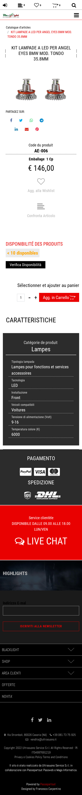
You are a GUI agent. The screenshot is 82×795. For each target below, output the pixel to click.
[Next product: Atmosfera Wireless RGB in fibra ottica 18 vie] (76, 53)
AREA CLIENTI (11, 673)
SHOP (6, 661)
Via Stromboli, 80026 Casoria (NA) (27, 735)
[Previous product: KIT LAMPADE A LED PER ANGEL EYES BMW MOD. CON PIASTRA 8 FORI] (5, 53)
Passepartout (48, 784)
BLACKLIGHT (10, 649)
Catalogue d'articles (18, 27)
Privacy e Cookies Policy (28, 757)
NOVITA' (7, 696)
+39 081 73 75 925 (64, 735)
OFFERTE (8, 684)
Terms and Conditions (55, 757)
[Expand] (70, 650)
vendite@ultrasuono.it (44, 739)
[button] (41, 90)
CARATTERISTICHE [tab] (23, 320)
